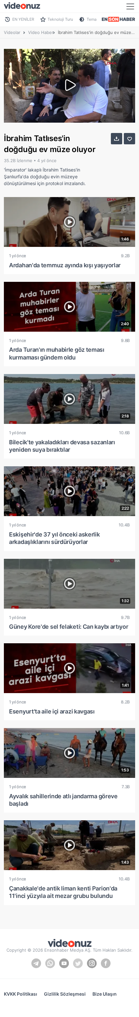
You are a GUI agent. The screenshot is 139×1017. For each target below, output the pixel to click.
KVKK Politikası (20, 994)
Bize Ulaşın (104, 994)
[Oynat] (69, 85)
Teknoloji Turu (60, 19)
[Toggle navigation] (130, 6)
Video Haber (40, 32)
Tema (92, 19)
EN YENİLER (23, 19)
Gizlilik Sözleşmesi (65, 994)
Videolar (12, 32)
